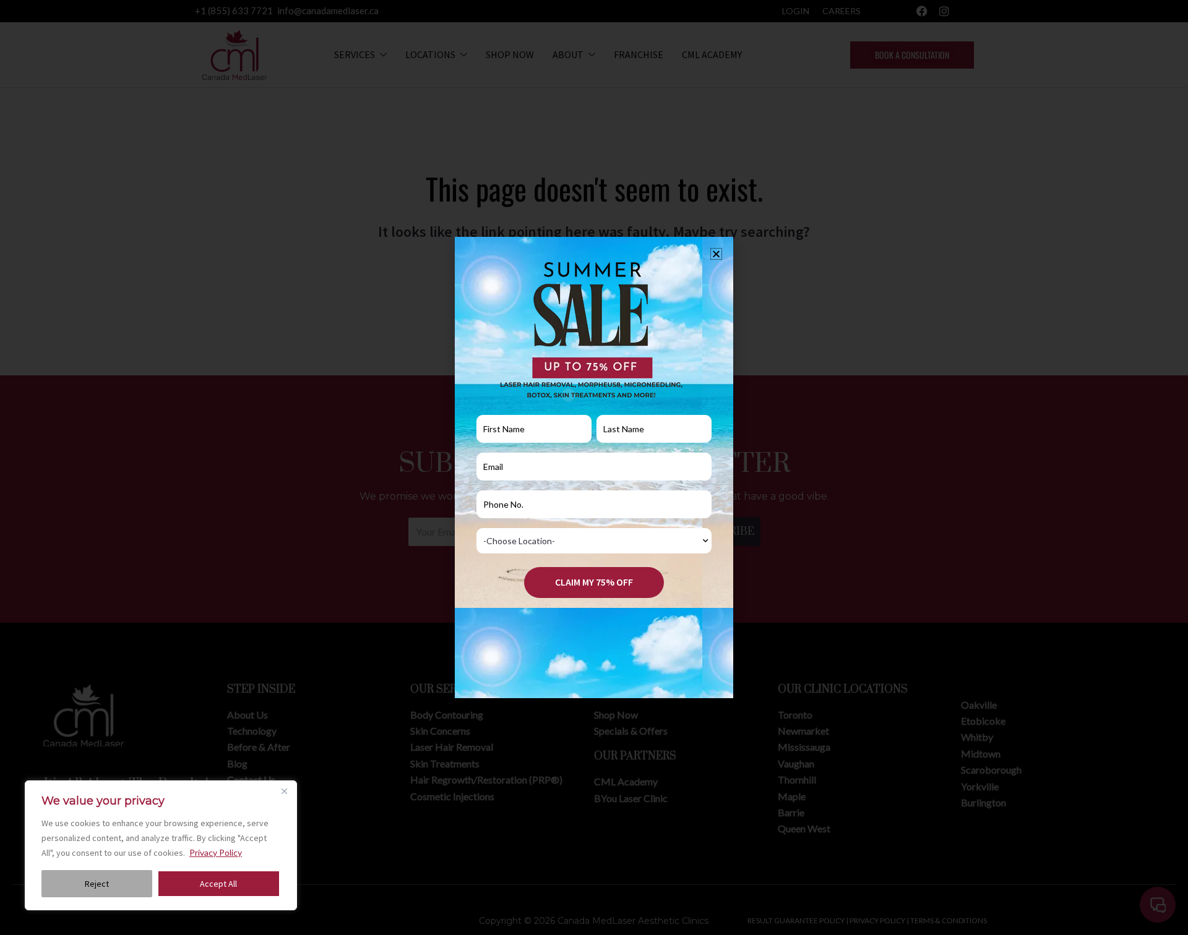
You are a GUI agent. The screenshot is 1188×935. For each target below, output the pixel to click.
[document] (594, 467)
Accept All (218, 883)
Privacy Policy (215, 852)
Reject (97, 883)
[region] (161, 845)
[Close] (284, 790)
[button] (716, 253)
